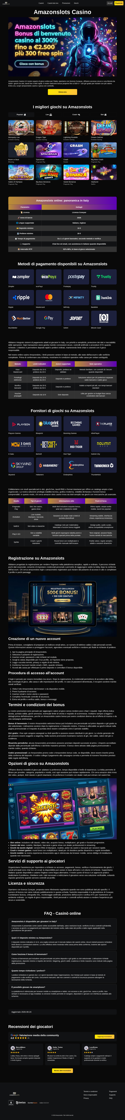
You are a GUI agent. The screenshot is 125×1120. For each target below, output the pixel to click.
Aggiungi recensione (104, 1036)
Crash (74, 114)
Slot (102, 114)
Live (47, 114)
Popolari (20, 114)
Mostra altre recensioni (62, 1070)
